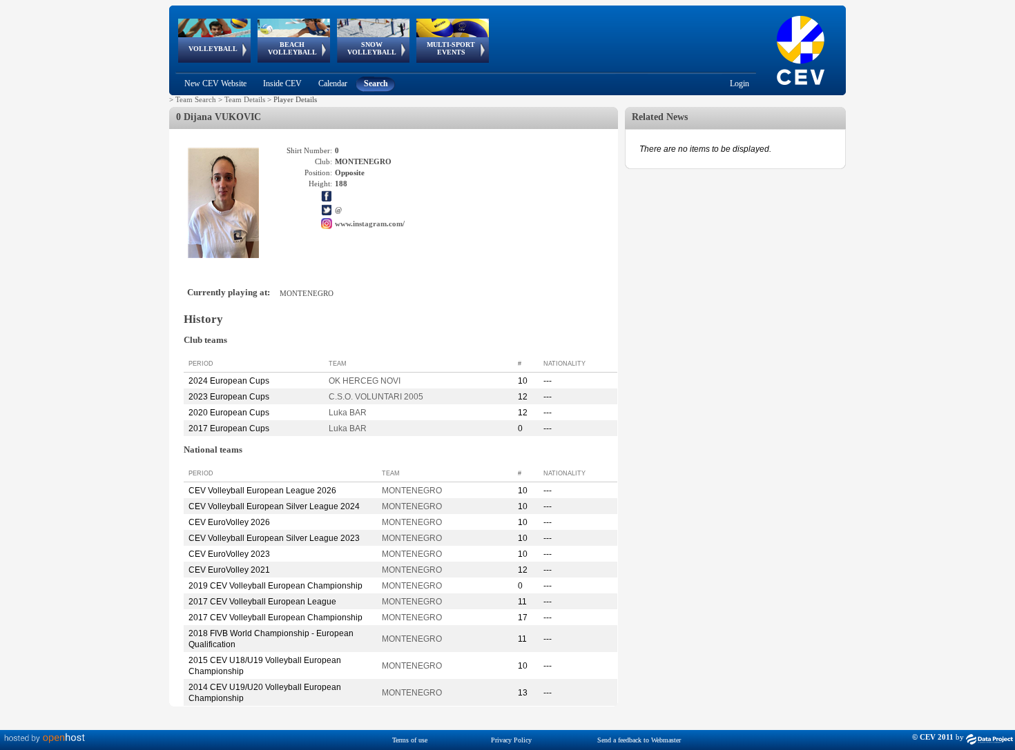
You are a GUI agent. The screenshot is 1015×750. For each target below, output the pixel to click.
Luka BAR (348, 412)
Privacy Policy (511, 740)
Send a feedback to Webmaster (639, 740)
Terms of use (409, 740)
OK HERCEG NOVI (364, 381)
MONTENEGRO (412, 490)
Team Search (195, 99)
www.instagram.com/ (370, 223)
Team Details (244, 99)
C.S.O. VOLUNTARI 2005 (376, 397)
